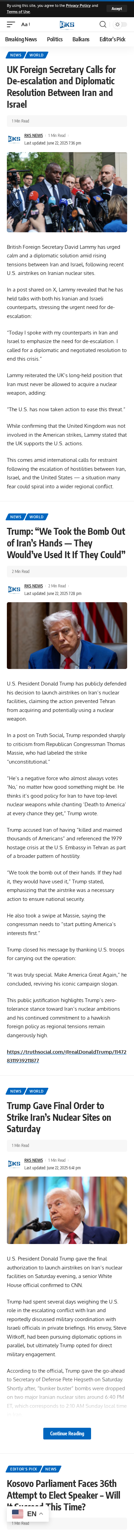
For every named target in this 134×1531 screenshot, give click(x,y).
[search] (103, 24)
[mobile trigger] (13, 24)
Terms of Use (18, 11)
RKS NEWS (33, 135)
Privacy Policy (78, 5)
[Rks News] (67, 24)
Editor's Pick (23, 1469)
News (16, 55)
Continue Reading (67, 1433)
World (37, 55)
